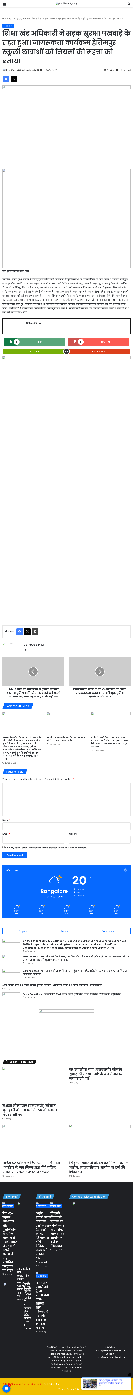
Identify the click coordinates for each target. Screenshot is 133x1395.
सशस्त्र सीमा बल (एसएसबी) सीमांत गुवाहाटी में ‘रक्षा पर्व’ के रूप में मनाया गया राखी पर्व (29, 1110)
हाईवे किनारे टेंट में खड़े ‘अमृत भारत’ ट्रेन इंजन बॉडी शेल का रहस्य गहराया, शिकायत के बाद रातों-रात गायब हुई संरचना (110, 742)
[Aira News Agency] (66, 3)
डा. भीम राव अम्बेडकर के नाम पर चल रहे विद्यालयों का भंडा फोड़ (66, 739)
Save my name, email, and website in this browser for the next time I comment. (46, 847)
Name (6, 820)
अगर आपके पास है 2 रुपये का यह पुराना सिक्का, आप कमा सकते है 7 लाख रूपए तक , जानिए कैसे (52, 985)
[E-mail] (8, 332)
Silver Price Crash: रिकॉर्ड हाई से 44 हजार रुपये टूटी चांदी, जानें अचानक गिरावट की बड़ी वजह (72, 994)
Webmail (112, 1389)
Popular (23, 931)
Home (7, 18)
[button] (7, 218)
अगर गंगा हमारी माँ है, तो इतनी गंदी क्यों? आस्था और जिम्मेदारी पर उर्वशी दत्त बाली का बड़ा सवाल (42, 1305)
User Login (124, 1389)
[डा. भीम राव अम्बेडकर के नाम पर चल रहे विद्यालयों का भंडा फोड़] (66, 723)
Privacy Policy (73, 1389)
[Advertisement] (66, 593)
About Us (87, 1389)
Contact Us (100, 1389)
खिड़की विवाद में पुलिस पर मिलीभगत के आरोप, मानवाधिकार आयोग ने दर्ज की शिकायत (99, 1167)
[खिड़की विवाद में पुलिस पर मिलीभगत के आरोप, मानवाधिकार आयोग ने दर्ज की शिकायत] (100, 1142)
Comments (108, 931)
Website (73, 833)
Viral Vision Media (52, 1384)
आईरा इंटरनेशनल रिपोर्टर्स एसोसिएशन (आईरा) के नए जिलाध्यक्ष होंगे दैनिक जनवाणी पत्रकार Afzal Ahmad (31, 1167)
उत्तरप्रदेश (17, 18)
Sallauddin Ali (32, 70)
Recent (65, 931)
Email (6, 833)
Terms (61, 1389)
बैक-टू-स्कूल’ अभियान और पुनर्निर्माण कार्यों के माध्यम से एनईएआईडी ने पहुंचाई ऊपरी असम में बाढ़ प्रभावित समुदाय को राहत (10, 1241)
